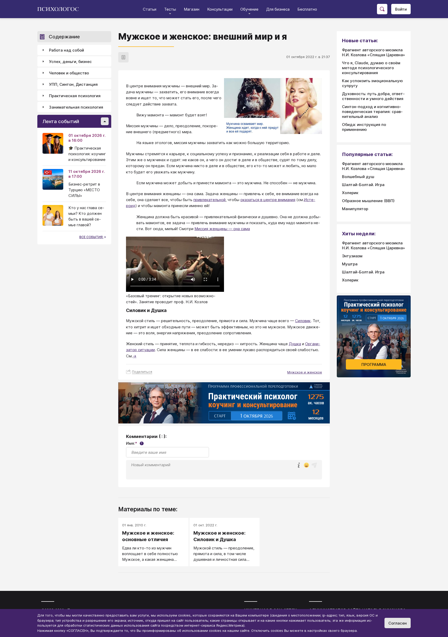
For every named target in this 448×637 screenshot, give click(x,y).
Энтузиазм (352, 255)
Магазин (191, 9)
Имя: (134, 443)
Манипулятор (355, 208)
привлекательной (209, 199)
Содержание (64, 37)
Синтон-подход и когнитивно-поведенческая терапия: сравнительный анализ (372, 111)
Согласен (397, 623)
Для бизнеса (278, 9)
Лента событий (61, 121)
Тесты (170, 9)
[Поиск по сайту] (382, 9)
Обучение (249, 9)
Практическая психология (75, 95)
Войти (401, 9)
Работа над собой (66, 50)
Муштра (350, 263)
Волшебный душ (358, 176)
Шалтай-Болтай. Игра (363, 184)
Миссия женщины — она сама (222, 228)
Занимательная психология (76, 107)
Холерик (350, 192)
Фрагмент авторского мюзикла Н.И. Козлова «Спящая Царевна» (373, 52)
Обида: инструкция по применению (364, 127)
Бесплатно (307, 9)
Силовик (303, 320)
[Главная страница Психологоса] (60, 9)
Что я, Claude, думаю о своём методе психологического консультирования (371, 67)
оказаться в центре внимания (267, 199)
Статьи (149, 9)
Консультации (220, 9)
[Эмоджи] (306, 466)
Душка (295, 343)
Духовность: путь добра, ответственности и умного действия (373, 96)
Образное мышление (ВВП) (368, 200)
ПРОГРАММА (373, 364)
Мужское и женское (304, 372)
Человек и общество (69, 72)
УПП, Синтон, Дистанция (73, 84)
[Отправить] (314, 465)
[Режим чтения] (123, 57)
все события (91, 237)
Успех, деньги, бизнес (70, 61)
